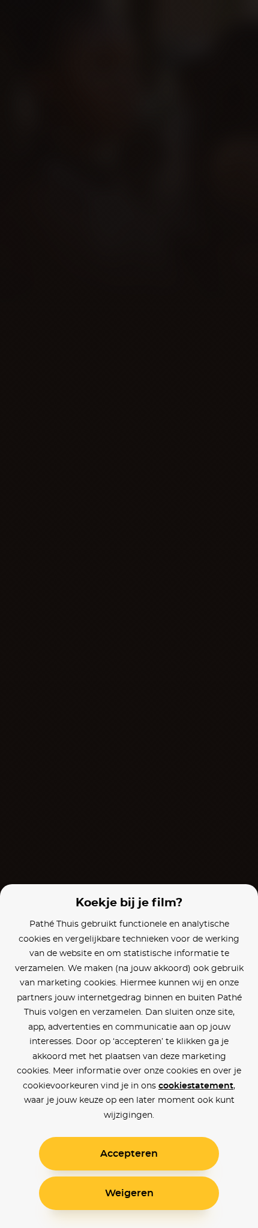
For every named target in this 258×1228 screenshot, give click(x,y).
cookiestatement (195, 1086)
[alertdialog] (129, 614)
